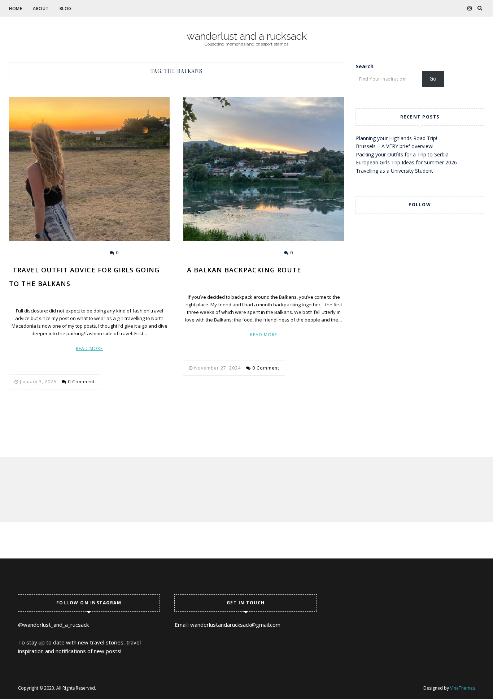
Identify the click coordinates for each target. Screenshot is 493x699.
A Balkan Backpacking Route (244, 270)
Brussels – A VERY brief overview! (394, 146)
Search (365, 66)
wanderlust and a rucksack (247, 36)
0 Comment (81, 382)
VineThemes (462, 688)
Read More (89, 348)
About (41, 8)
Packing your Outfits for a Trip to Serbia (402, 154)
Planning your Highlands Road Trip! (396, 138)
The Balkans (81, 252)
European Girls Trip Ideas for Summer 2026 (406, 162)
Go (432, 78)
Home (15, 8)
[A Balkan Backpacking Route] (263, 169)
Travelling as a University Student (394, 170)
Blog (66, 8)
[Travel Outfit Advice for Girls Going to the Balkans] (89, 169)
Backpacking (254, 252)
